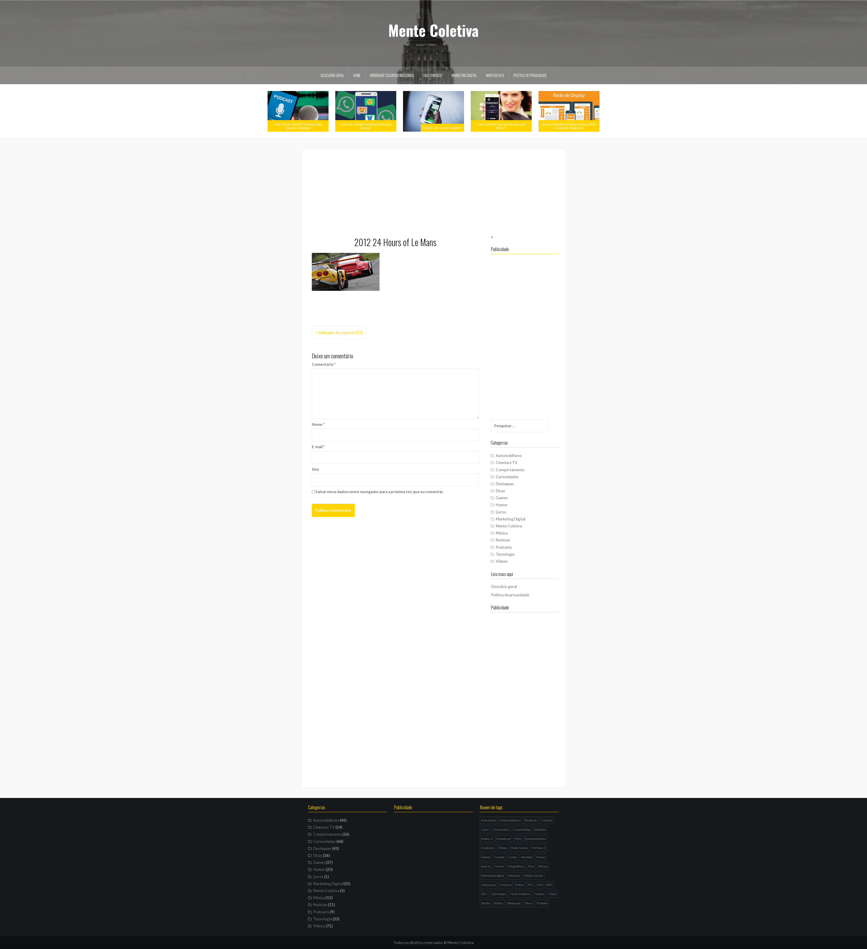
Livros (501, 512)
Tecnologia (505, 554)
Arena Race (488, 820)
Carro (485, 829)
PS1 (530, 885)
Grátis (513, 857)
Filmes (503, 848)
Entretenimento (535, 839)
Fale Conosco (432, 75)
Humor (502, 504)
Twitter (539, 894)
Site (315, 469)
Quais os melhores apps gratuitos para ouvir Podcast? (501, 126)
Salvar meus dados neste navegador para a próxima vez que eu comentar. (379, 491)
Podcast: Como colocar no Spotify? (442, 127)
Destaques (505, 483)
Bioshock (531, 820)
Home (357, 75)
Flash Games (519, 848)
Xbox (528, 903)
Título (552, 894)
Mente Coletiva (433, 30)
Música (502, 533)
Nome (318, 424)
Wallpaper (514, 903)
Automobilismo (509, 455)
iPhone (543, 866)
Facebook (487, 848)
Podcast (506, 885)
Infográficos (516, 866)
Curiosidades (507, 476)
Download (503, 839)
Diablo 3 (486, 839)
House (540, 857)
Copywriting (522, 829)
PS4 (540, 885)
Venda (485, 903)
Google (499, 857)
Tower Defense (520, 894)
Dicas (500, 490)
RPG (550, 885)
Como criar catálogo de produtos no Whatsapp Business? (366, 126)
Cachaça (546, 820)
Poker (520, 885)
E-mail (318, 446)
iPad (531, 866)
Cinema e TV (506, 462)
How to (486, 866)
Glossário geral (332, 75)
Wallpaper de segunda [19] (340, 332)
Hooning (526, 857)
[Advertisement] (433, 190)
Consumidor (501, 829)
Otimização (488, 885)
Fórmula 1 (538, 848)
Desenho (540, 829)
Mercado (514, 875)
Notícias (503, 540)
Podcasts (504, 547)
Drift (518, 839)
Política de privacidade (530, 75)
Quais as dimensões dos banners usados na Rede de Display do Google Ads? (569, 126)
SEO (484, 894)
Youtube (542, 903)
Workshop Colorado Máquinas (392, 75)
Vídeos (502, 561)
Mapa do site (495, 75)
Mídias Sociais (533, 875)
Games (502, 497)
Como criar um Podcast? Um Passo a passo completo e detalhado (298, 126)
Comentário (324, 364)
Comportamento (510, 469)
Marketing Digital (464, 75)
